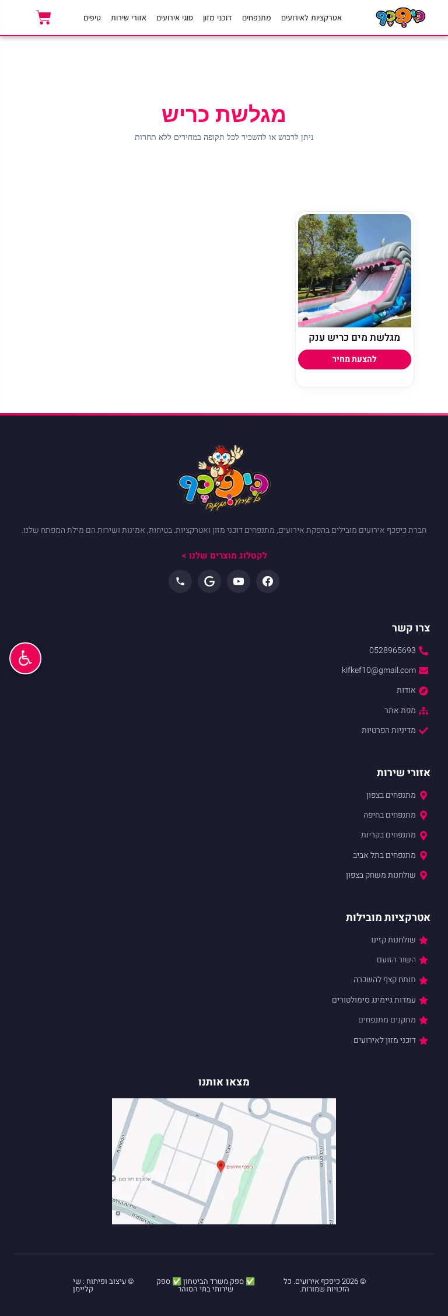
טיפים (92, 17)
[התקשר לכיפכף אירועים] (180, 581)
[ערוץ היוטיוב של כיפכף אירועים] (238, 581)
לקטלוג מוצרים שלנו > (224, 555)
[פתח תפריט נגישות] (25, 658)
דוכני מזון (217, 17)
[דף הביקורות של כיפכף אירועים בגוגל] (209, 581)
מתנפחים (256, 17)
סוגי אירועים (174, 17)
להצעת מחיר (354, 359)
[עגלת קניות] (43, 17)
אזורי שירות (128, 17)
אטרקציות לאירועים (311, 17)
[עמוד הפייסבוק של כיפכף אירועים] (267, 581)
